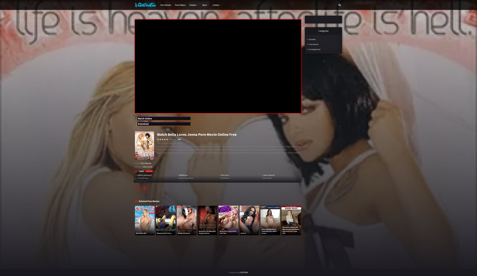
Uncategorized (314, 49)
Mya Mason (225, 178)
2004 (179, 139)
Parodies (312, 39)
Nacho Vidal (267, 178)
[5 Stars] (167, 139)
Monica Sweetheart (186, 178)
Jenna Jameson (269, 175)
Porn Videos (180, 5)
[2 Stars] (160, 139)
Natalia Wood (142, 181)
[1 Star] (158, 139)
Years (204, 5)
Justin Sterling (142, 178)
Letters (216, 5)
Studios (192, 5)
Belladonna (183, 175)
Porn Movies (165, 5)
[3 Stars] (162, 139)
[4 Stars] (165, 139)
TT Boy (181, 181)
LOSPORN (243, 272)
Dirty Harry (225, 175)
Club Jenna (147, 166)
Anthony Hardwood (144, 175)
